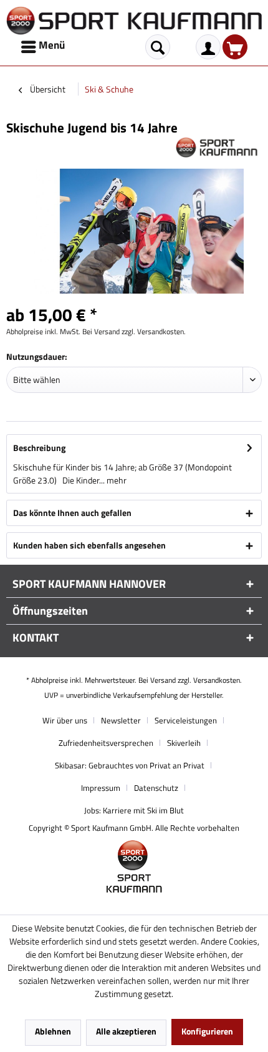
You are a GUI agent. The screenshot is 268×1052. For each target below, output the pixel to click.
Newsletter (121, 720)
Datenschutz (156, 788)
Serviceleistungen (186, 720)
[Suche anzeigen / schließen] (157, 46)
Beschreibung (39, 447)
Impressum (100, 788)
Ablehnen (53, 1031)
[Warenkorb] (235, 46)
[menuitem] (44, 46)
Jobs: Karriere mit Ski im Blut (134, 810)
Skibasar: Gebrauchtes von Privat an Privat (129, 765)
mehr (116, 480)
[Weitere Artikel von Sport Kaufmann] (219, 147)
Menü (52, 45)
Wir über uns (64, 720)
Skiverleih (184, 743)
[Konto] (208, 46)
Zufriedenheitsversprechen (106, 743)
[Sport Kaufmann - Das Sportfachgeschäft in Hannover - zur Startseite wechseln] (134, 20)
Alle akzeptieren (126, 1031)
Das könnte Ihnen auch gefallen (72, 512)
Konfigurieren (207, 1031)
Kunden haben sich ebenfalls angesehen (89, 545)
